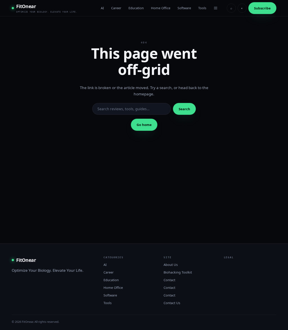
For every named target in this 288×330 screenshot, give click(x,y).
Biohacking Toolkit (178, 272)
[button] (215, 8)
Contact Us (172, 303)
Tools (202, 8)
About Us (171, 264)
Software (184, 8)
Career (116, 8)
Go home (144, 124)
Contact (169, 280)
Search (184, 109)
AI (102, 8)
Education (136, 8)
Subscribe (262, 8)
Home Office (160, 8)
